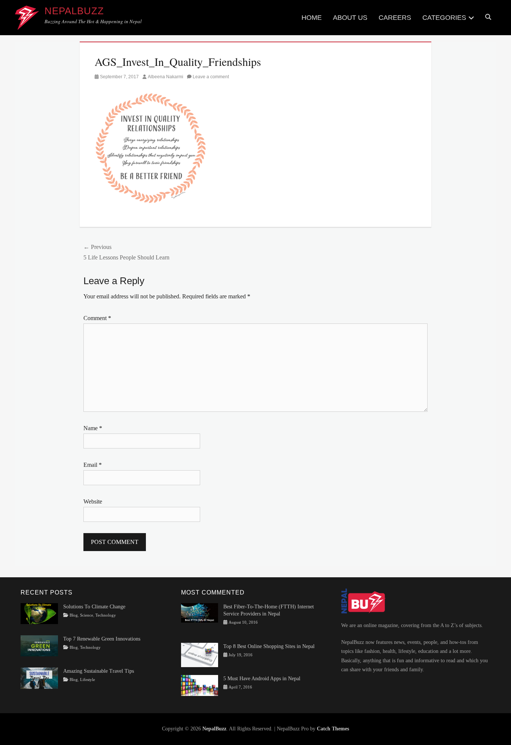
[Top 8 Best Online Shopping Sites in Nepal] (199, 654)
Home (312, 17)
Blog (74, 615)
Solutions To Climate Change (94, 606)
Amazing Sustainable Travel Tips (98, 671)
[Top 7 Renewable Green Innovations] (39, 645)
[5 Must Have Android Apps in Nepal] (199, 685)
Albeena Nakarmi (165, 76)
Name (92, 428)
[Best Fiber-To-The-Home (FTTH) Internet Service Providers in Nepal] (199, 612)
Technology (105, 615)
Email (92, 465)
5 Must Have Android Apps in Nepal (261, 678)
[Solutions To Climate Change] (39, 613)
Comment (97, 318)
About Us (350, 17)
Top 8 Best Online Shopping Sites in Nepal (269, 646)
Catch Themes (333, 729)
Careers (395, 17)
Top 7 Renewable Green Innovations (101, 639)
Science (86, 615)
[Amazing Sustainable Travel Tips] (39, 678)
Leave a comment (211, 76)
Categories (444, 17)
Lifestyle (87, 680)
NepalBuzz (74, 10)
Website (92, 501)
